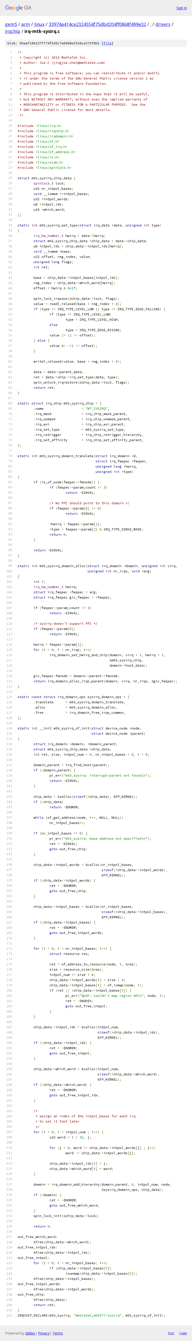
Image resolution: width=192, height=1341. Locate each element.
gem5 (11, 24)
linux (39, 24)
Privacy (44, 1333)
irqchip (12, 31)
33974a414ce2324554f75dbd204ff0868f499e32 (97, 24)
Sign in (181, 7)
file (108, 43)
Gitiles (30, 1333)
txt (171, 1333)
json (183, 1333)
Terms (57, 1333)
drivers (163, 24)
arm (25, 24)
